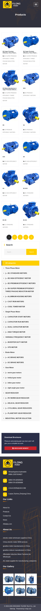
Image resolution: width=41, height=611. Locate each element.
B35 (24, 88)
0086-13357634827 (15, 474)
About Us (6, 507)
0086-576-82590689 (15, 482)
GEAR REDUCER (12, 393)
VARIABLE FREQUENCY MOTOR (18, 337)
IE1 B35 (25, 188)
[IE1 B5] (10, 210)
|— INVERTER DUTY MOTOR (16, 342)
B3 (24, 125)
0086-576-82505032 (15, 480)
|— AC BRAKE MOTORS (14, 357)
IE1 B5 (4, 220)
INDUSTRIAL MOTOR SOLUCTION (18, 418)
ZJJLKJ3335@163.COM (17, 488)
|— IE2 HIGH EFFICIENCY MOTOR (18, 278)
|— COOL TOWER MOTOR (15, 306)
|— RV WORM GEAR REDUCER (17, 398)
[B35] (30, 78)
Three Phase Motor (12, 268)
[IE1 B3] (30, 210)
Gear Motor (9, 367)
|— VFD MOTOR (11, 347)
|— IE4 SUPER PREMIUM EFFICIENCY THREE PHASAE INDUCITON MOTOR (19, 290)
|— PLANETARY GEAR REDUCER (18, 413)
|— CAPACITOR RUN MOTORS (17, 322)
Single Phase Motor (12, 312)
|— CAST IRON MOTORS (14, 301)
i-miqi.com (27, 609)
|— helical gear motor (13, 378)
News (5, 520)
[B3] (30, 115)
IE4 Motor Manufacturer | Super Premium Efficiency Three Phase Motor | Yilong (10, 90)
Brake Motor (10, 352)
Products (6, 512)
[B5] (10, 115)
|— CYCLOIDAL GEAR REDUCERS (18, 408)
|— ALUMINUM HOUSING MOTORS (18, 296)
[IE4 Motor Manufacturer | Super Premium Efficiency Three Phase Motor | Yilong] (10, 78)
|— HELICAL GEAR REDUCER (16, 403)
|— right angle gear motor (14, 388)
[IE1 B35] (30, 178)
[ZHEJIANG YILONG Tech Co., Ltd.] (11, 4)
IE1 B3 (25, 220)
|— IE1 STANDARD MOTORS (16, 273)
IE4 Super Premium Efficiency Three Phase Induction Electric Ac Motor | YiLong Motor (29, 53)
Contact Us (7, 516)
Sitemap (12, 609)
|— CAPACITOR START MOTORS (17, 317)
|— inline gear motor (12, 383)
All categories (10, 263)
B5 (3, 125)
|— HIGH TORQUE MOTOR (15, 332)
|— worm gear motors (13, 372)
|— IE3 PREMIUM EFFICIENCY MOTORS (20, 283)
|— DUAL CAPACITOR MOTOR (17, 327)
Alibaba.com (7, 524)
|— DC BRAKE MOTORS (14, 362)
